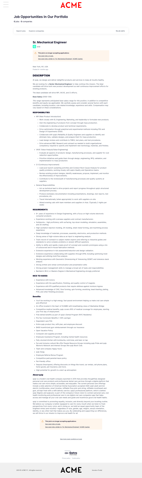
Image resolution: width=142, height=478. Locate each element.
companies (36, 31)
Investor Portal (97, 470)
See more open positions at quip (71, 439)
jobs (21, 31)
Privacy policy (66, 458)
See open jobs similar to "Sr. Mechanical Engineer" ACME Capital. (60, 59)
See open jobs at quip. (46, 56)
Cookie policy (76, 458)
